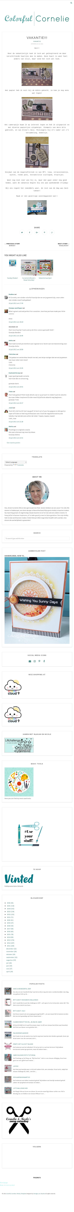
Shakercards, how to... (15, 556)
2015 (9, 934)
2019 (9, 923)
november (10, 951)
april (8, 972)
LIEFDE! (15, 1066)
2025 (9, 906)
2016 (9, 931)
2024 (9, 909)
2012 (9, 943)
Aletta (11, 426)
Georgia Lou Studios (39, 1193)
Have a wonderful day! (22, 989)
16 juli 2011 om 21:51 (16, 438)
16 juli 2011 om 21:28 (16, 422)
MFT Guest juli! (19, 1011)
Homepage (4, 1183)
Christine (12, 354)
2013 (9, 940)
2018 (9, 926)
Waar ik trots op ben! (7, 1185)
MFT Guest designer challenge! (25, 1000)
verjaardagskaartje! (21, 1077)
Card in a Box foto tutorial (24, 1055)
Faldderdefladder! (20, 1033)
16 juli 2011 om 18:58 (16, 349)
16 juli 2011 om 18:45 (16, 336)
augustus (9, 960)
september (10, 957)
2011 (9, 946)
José (10, 408)
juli (7, 963)
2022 (9, 914)
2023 (9, 911)
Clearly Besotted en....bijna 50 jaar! (27, 1022)
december (10, 949)
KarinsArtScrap (14, 373)
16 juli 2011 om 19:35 (16, 368)
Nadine (11, 294)
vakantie (37, 41)
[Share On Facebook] (29, 232)
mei (7, 969)
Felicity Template (21, 1193)
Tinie (11, 391)
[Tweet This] (22, 232)
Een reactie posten (13, 443)
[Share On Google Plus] (37, 232)
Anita (11, 340)
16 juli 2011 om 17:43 (16, 303)
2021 (9, 917)
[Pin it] (44, 232)
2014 (9, 937)
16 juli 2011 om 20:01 (16, 387)
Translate (20, 465)
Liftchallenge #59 (20, 1088)
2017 (9, 929)
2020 (9, 920)
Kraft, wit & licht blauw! (23, 1044)
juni (7, 966)
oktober (9, 954)
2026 (9, 903)
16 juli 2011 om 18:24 (16, 322)
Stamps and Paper (15, 308)
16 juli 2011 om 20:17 (16, 403)
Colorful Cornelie (11, 1193)
